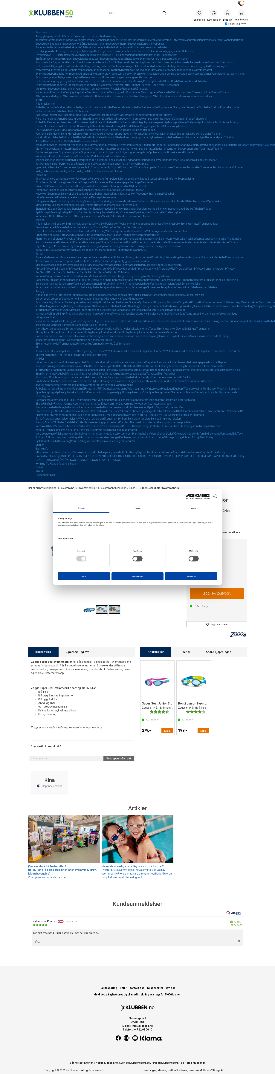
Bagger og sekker (65, 81)
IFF (189, 456)
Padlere (124, 81)
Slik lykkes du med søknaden (107, 414)
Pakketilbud (227, 144)
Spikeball (161, 178)
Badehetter (60, 84)
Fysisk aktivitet (111, 422)
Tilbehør (154, 51)
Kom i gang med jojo (110, 392)
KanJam (178, 362)
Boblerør (85, 279)
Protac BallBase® (81, 268)
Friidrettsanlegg (130, 306)
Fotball (39, 122)
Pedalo (110, 257)
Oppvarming (126, 403)
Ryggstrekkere (173, 264)
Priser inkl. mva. (237, 23)
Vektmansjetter (114, 231)
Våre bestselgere (46, 433)
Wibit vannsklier (203, 96)
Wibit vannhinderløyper (231, 39)
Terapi (39, 253)
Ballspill (70, 369)
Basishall (106, 309)
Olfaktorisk (119, 283)
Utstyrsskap (112, 152)
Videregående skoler (161, 433)
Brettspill (65, 212)
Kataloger (167, 388)
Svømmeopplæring (47, 77)
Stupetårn (137, 39)
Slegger (144, 126)
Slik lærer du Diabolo (183, 392)
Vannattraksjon (250, 302)
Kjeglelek (203, 362)
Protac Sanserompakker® (211, 268)
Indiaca (110, 137)
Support (188, 294)
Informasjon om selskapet (64, 437)
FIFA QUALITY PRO (162, 456)
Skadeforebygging (109, 373)
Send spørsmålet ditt (118, 758)
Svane (54, 459)
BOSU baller (58, 422)
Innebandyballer (161, 137)
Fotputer (69, 261)
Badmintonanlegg (90, 309)
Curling (74, 212)
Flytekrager (87, 51)
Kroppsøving (43, 144)
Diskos (81, 126)
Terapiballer (43, 287)
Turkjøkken (124, 129)
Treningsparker (144, 246)
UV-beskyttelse (167, 58)
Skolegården (43, 332)
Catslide (69, 422)
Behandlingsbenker (72, 133)
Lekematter (92, 204)
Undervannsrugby (145, 69)
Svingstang (127, 167)
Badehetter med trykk (68, 73)
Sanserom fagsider (47, 283)
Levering (65, 441)
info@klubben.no (142, 1025)
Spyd (152, 126)
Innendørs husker (75, 204)
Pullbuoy (148, 81)
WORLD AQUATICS (83, 459)
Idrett (39, 99)
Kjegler (193, 144)
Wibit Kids (112, 96)
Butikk (103, 302)
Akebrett (53, 216)
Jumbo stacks (164, 362)
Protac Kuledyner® (148, 268)
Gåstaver (57, 276)
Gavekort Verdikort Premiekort (129, 73)
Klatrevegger (92, 242)
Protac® (92, 261)
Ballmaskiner (101, 306)
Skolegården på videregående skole (143, 332)
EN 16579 (91, 456)
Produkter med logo (56, 69)
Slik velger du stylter (207, 392)
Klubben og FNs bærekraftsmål (76, 452)
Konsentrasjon (44, 261)
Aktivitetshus (57, 309)
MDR (206, 456)
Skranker (54, 167)
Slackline (124, 186)
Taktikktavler (222, 122)
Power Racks (62, 246)
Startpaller (111, 39)
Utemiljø (40, 328)
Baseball (82, 193)
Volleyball (41, 171)
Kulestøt (110, 126)
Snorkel (167, 381)
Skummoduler (68, 167)
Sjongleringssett (167, 208)
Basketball (42, 114)
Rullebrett (120, 257)
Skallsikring (176, 294)
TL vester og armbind (94, 354)
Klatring (169, 118)
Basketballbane (120, 309)
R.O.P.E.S (127, 426)
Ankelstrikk (86, 377)
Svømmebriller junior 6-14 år (100, 62)
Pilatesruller (207, 242)
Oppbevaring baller (70, 152)
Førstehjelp (42, 133)
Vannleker (182, 58)
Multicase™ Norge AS (212, 1070)
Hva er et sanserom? (93, 418)
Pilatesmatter (176, 242)
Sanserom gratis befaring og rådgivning (214, 279)
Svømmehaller (140, 433)
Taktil (147, 283)
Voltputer (237, 167)
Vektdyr (145, 261)
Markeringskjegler (147, 159)
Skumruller (48, 249)
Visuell (177, 283)
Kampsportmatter (144, 148)
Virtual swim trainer (233, 73)
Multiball (213, 362)
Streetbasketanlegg (241, 306)
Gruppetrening (44, 234)
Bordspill (45, 212)
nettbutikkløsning (178, 1070)
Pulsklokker (112, 223)
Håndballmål (83, 137)
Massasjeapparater (58, 264)
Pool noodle (57, 92)
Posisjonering (124, 287)
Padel (94, 156)
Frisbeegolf (122, 118)
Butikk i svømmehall (79, 399)
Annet (173, 54)
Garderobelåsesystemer (63, 298)
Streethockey (184, 133)
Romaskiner (203, 238)
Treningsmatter (190, 223)
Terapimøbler (108, 287)
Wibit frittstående (96, 96)
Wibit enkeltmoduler (74, 96)
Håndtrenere (69, 276)
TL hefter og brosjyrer (83, 351)
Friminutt (59, 403)
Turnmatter (206, 148)
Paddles (138, 381)
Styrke (82, 234)
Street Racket (146, 366)
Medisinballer (87, 223)
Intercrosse (136, 118)
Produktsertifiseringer (48, 456)
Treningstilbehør (45, 159)
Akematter (65, 216)
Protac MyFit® (167, 268)
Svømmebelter (122, 51)
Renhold (100, 39)
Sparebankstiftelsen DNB (197, 411)
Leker (132, 193)
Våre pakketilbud (183, 433)
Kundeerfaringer (109, 437)
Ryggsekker (84, 129)
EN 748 (101, 456)
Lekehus (158, 201)
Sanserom (42, 279)
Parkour (178, 152)
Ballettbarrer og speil (64, 163)
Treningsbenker (120, 246)
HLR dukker (117, 54)
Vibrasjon (168, 283)
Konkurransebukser (152, 43)
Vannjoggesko (117, 92)
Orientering (180, 118)
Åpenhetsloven (182, 452)
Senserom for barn (111, 336)
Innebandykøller (180, 137)
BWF (64, 456)
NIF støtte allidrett (130, 411)
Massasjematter (97, 264)
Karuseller (135, 201)
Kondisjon (72, 234)
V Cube (207, 208)
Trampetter (151, 167)
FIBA (119, 456)
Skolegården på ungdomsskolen (103, 332)
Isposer (148, 122)
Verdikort (91, 441)
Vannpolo (188, 69)
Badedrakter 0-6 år (74, 47)
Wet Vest (179, 407)
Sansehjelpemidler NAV (67, 418)
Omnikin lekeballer (89, 141)
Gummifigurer (92, 201)
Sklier (189, 201)
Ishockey (157, 133)
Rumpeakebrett (133, 216)
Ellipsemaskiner (149, 238)
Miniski (106, 216)
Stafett (159, 126)
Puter (215, 257)
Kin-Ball (141, 107)
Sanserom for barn (116, 418)
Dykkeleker (104, 88)
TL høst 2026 (103, 351)
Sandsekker (85, 231)
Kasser (55, 152)
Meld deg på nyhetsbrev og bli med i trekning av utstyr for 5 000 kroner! (137, 994)
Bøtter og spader (82, 216)
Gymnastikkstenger (131, 144)
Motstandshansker (98, 92)
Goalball (167, 369)
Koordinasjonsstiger (114, 159)
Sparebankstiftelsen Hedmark (186, 414)
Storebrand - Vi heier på (226, 411)
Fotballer (74, 107)
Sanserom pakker (171, 279)
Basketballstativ (109, 114)
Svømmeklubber (45, 73)
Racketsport (241, 144)
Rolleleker (174, 321)
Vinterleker (42, 216)
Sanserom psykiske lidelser (174, 336)
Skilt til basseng (100, 69)
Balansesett (71, 186)
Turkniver (136, 129)
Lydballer (55, 287)
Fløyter (79, 159)
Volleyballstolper (86, 171)
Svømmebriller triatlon (221, 62)
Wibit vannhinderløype (104, 399)
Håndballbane (72, 313)
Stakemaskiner (187, 238)
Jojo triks (82, 392)
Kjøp (217, 593)
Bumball (81, 362)
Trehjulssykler (173, 212)
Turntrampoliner (222, 167)
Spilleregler (165, 403)
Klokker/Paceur (129, 302)
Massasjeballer (79, 264)
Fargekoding (97, 178)
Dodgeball (63, 107)
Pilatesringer (192, 242)
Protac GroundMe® (103, 268)
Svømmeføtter (121, 84)
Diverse (215, 92)
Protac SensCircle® (59, 272)
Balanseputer (84, 257)
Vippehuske (214, 201)
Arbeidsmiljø (218, 452)
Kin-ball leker (190, 362)
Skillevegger (110, 298)
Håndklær (101, 81)
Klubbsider (188, 51)
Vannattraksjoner (195, 39)
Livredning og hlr (199, 66)
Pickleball (188, 152)
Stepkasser (157, 223)
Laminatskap (95, 298)
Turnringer (206, 167)
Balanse (65, 193)
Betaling (81, 441)
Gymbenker (113, 144)
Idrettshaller (43, 309)
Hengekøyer (53, 129)
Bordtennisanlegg (140, 309)
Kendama (93, 392)
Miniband (72, 426)
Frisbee (61, 197)
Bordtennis (165, 114)
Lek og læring (43, 362)
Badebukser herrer (117, 43)
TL (37, 347)
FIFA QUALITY (143, 456)
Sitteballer (103, 261)
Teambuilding (186, 178)
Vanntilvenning (124, 384)
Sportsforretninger (120, 433)
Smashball (193, 107)
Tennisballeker (193, 366)
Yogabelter (90, 249)
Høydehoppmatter (123, 148)
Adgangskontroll (53, 36)
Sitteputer (116, 261)
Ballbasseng (58, 204)
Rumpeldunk (112, 178)
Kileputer (101, 163)
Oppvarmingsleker (51, 366)
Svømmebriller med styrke (192, 62)
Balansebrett (52, 257)
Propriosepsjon (135, 283)
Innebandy (146, 137)
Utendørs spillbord (105, 328)
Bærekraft (42, 448)
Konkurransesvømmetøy (80, 381)
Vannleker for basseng (169, 69)
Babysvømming (67, 77)
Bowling (55, 212)
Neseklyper (106, 84)
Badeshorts (134, 43)
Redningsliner (132, 54)
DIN (69, 456)
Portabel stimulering (135, 279)
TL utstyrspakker (60, 351)
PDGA (212, 456)
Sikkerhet (180, 201)
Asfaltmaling (57, 182)
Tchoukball (200, 118)
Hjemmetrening (45, 238)
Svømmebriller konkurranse (160, 62)
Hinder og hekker (93, 159)
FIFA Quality (104, 388)
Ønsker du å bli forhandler (116, 343)
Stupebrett (124, 39)
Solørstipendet (83, 411)
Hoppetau (160, 144)
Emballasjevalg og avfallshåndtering (115, 452)
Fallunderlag (77, 201)
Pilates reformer (144, 242)
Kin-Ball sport (52, 141)
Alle (58, 433)
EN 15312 (80, 456)
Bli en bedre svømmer (164, 377)
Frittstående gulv (80, 148)
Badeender (54, 88)
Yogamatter (62, 249)
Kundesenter (155, 987)
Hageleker (42, 193)
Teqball (153, 328)
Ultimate (207, 366)
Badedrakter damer (118, 47)
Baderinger (74, 51)
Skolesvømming (111, 77)
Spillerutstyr (194, 122)
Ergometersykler (168, 238)
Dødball (113, 362)
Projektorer (154, 279)
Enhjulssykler (85, 186)
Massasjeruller (135, 264)
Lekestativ (169, 201)
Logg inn (227, 13)
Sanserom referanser (71, 283)
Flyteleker (116, 88)
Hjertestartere (64, 54)
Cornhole (91, 362)
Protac (142, 407)
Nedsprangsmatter (166, 148)
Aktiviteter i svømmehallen (64, 377)
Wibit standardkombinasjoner (135, 96)
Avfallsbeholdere (55, 328)
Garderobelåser (161, 294)
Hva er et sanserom (59, 336)
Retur (73, 441)
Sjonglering (42, 208)
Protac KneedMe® (126, 268)
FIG (174, 456)
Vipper (243, 321)
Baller (39, 107)
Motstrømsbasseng (55, 39)
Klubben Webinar (183, 388)
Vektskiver (140, 231)
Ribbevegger (256, 144)
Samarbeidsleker (130, 178)
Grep (132, 246)
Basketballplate (128, 114)
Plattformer (146, 77)
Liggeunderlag (68, 129)
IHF (193, 456)
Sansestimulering (94, 283)
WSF (119, 459)
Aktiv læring (42, 182)
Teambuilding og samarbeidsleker (56, 178)
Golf (86, 212)
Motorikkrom (43, 204)
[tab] (43, 652)
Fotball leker (65, 388)
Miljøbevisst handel (47, 452)
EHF (73, 456)
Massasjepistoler (117, 264)
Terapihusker (168, 287)
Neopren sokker (112, 407)
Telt (106, 129)
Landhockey (169, 133)
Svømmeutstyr (44, 84)
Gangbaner (194, 257)
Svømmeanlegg (45, 302)
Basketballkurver (72, 114)
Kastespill (97, 197)
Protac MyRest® (186, 268)
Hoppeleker (84, 197)
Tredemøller (234, 238)
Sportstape (208, 122)
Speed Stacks (148, 178)
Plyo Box (100, 223)
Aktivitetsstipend (64, 411)
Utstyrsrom (211, 313)
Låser (63, 231)
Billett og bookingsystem (99, 294)
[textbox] (66, 758)
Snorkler (158, 81)
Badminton (56, 156)
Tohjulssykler (157, 212)
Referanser (89, 39)
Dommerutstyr (84, 122)
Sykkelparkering (139, 328)
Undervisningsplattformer (196, 73)
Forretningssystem (153, 1070)
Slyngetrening (142, 223)
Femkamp (226, 433)
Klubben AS (42, 437)
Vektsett (122, 227)
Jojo (68, 208)
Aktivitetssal (72, 309)
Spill (38, 212)
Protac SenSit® (80, 272)
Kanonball (118, 107)
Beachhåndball (54, 137)
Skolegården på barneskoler (67, 332)
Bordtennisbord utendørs (80, 328)
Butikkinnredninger (122, 66)
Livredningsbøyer (83, 54)
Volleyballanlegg (263, 306)
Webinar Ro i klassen (205, 388)
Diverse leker (49, 197)
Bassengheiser (73, 302)
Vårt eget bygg (173, 437)
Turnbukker (180, 167)
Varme (132, 133)
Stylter (133, 186)
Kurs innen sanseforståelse (96, 339)
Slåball (86, 366)
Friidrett (40, 126)
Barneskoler (67, 433)
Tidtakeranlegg (152, 39)
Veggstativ (143, 114)
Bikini (133, 47)
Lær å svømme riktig (121, 381)
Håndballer (106, 107)
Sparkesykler (142, 212)
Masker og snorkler (88, 84)
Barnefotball (50, 388)
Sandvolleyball (104, 171)
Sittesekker (154, 287)
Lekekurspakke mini (123, 351)
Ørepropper (172, 84)
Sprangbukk (84, 167)
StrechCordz (170, 81)
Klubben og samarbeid (132, 437)
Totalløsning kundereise (71, 294)
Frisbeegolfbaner (149, 306)
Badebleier (56, 43)
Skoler (121, 399)
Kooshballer (81, 287)
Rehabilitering (44, 276)
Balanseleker (56, 186)
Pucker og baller (201, 133)
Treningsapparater (100, 246)
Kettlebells (51, 227)
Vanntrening (43, 92)
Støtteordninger (45, 411)
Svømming (42, 32)
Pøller (222, 257)
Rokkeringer (110, 197)
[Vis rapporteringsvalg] (238, 942)
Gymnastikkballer (89, 107)
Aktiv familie (200, 433)
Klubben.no (49, 487)
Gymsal (68, 403)
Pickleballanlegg (121, 313)
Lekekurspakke (143, 351)
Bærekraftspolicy (201, 452)
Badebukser (43, 43)
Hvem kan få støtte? (136, 414)
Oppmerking (185, 306)
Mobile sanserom (200, 336)
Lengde (119, 126)
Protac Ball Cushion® (58, 268)
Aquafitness (100, 377)
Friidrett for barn (67, 126)
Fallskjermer (83, 178)
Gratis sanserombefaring (85, 336)
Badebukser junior (95, 43)
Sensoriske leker (191, 283)
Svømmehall (43, 66)
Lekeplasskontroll (257, 321)
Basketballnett (91, 114)
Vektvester (167, 231)
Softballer (205, 107)
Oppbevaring (74, 39)
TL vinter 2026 (160, 351)
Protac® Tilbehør (120, 272)
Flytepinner (128, 88)
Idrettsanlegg (136, 122)
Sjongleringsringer (147, 208)
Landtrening (136, 81)
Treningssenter (68, 343)
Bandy (148, 133)
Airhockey (57, 362)
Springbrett (114, 167)
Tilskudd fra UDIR (158, 414)
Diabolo (53, 208)
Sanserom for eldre (139, 418)
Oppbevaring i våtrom (161, 152)
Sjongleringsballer (82, 208)
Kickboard (45, 381)
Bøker (68, 182)
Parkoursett (52, 242)
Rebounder (185, 159)
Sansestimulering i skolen (166, 418)
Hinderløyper (107, 201)
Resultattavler (139, 313)
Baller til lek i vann (71, 88)
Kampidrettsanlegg (91, 313)
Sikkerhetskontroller (47, 343)
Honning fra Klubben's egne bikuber (56, 463)
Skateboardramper (218, 306)
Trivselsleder (43, 351)
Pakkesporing (108, 987)
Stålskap (83, 298)
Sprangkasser (99, 167)
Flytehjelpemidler (46, 51)
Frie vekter (42, 231)
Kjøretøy (116, 212)
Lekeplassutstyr (45, 201)
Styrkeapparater (79, 246)
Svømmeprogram (93, 384)
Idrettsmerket (93, 403)
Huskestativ (122, 201)
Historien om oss (90, 437)
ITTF (201, 456)
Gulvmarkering (97, 144)
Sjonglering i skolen (160, 392)
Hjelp (38, 441)
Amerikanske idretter (69, 118)
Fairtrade (111, 456)
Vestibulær (156, 283)
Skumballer (114, 189)
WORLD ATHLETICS (105, 459)
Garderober (97, 36)
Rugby (190, 118)
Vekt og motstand (181, 92)
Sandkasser (82, 324)
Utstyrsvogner (127, 152)
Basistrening (62, 223)
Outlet (39, 467)
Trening (40, 219)
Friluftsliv (41, 129)
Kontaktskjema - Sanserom (64, 339)
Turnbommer (165, 167)
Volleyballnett (68, 171)
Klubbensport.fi (170, 1062)
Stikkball (216, 107)
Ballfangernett (52, 122)
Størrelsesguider (45, 407)
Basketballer (49, 107)
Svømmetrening (45, 81)
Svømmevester (140, 51)
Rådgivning (159, 302)
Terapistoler (183, 287)
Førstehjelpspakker (94, 133)
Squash (113, 156)
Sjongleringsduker (103, 208)
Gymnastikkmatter (101, 148)
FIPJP (179, 456)
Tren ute (179, 426)
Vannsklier (211, 39)
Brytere (94, 279)
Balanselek (42, 186)
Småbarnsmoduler (110, 204)
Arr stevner (51, 126)
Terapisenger (139, 287)
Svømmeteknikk (188, 81)
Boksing (100, 369)
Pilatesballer (161, 242)
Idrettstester (189, 369)
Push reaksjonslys (111, 426)
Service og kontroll (158, 313)
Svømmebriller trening (130, 62)
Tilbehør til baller (66, 111)
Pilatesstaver (221, 242)
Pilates (63, 234)
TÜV (60, 459)
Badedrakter (43, 47)
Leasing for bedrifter (123, 441)
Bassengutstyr (82, 36)
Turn (38, 163)
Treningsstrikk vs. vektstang (61, 429)
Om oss (170, 987)
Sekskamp (214, 433)
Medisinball (60, 426)
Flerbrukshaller (159, 309)
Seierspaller (200, 306)
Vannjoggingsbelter (170, 51)
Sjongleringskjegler (125, 208)
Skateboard (128, 212)
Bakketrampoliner (64, 324)
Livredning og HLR (46, 54)
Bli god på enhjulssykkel (63, 392)
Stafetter (172, 178)
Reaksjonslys (126, 223)
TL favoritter (232, 351)
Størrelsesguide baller (133, 373)
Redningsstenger (150, 54)
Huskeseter (138, 321)
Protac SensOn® (100, 272)
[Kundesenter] (213, 13)
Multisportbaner (177, 122)
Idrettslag (130, 399)
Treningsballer (172, 223)
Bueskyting (96, 118)
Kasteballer (130, 107)
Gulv (143, 249)
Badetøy (146, 377)
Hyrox (50, 426)
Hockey (140, 133)
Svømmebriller (44, 62)
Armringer (62, 51)
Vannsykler (164, 92)
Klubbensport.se (139, 1062)
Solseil (93, 324)
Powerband (94, 426)
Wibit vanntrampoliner (181, 96)
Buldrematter (62, 148)
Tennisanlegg (177, 313)
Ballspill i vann (89, 88)
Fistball (112, 118)
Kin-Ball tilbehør (69, 141)
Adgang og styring (46, 294)
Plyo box (89, 227)
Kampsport (149, 118)
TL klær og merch (46, 354)
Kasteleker (115, 182)
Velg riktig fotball (137, 388)
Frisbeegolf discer (46, 474)
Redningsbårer (102, 54)
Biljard (86, 118)
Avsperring (57, 306)
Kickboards (113, 81)
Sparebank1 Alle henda (77, 414)
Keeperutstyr (160, 122)
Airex (48, 422)
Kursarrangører (130, 77)
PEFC (219, 456)
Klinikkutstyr (158, 257)
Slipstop (158, 381)
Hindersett (149, 144)
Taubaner (234, 321)
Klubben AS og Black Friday (197, 437)
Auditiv (109, 283)
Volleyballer (83, 111)
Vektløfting (110, 227)
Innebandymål (198, 137)
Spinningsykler (218, 238)
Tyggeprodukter (131, 261)
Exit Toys (237, 433)
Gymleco (125, 422)
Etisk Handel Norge (162, 452)
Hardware (198, 294)
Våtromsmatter (203, 69)
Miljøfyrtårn (144, 452)
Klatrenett (147, 201)
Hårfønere (124, 298)
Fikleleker (58, 261)
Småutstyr (116, 69)
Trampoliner (156, 193)
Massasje (41, 264)
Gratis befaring (56, 279)
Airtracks (49, 148)
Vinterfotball (154, 388)
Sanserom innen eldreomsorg (140, 336)
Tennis (122, 156)
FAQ (57, 441)
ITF (196, 456)
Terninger (135, 182)
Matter (201, 144)
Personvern (104, 441)
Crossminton (83, 156)
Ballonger (53, 189)
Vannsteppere (149, 92)
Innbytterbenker (169, 306)
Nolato (125, 407)
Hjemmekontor (139, 422)
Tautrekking (162, 366)
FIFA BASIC (128, 456)
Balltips (78, 369)
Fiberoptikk (116, 279)
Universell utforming (173, 39)
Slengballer (180, 107)
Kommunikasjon (234, 257)
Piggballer (94, 287)
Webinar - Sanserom (229, 388)
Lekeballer (152, 107)
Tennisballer (49, 111)
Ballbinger (70, 306)
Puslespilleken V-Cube (135, 392)
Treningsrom (203, 328)
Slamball (99, 227)
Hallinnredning (55, 313)
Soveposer (97, 129)
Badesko (165, 47)
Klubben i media (155, 437)
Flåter (138, 88)
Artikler (40, 358)
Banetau (68, 36)
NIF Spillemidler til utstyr (106, 411)
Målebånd (134, 126)
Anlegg (40, 36)
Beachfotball (68, 122)
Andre (146, 216)
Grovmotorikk (143, 257)
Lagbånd (131, 159)
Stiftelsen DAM (173, 411)
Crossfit (40, 227)
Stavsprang (171, 126)
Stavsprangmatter (188, 148)
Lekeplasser (43, 317)
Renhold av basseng (79, 69)
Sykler (92, 212)
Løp (126, 126)
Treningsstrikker (201, 92)
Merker (40, 444)
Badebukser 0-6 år (73, 43)
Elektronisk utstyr (144, 66)
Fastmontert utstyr (165, 66)
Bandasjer (55, 133)
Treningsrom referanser (167, 246)
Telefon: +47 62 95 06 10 (137, 1029)
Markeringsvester (168, 159)
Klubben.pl (198, 1062)
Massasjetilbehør (154, 264)
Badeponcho (121, 58)
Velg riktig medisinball (110, 429)
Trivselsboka (217, 351)
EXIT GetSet (81, 422)
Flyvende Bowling (128, 362)
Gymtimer (79, 403)
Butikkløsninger (143, 294)
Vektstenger (134, 227)
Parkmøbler (123, 328)
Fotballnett (122, 122)
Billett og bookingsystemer (95, 66)
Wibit (145, 88)
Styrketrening (119, 388)
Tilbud (39, 471)
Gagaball (151, 362)
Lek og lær (42, 174)
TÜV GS (67, 459)
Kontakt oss (48, 441)
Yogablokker (76, 249)
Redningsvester (103, 51)
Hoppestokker (101, 186)
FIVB (185, 456)
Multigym (48, 246)
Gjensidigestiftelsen (152, 411)
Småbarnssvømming (48, 58)
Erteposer (75, 144)
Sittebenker (137, 298)
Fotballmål (109, 122)
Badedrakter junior (96, 47)
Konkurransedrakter (148, 47)
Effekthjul (104, 279)
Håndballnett (98, 137)
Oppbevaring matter (93, 152)
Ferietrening (95, 422)
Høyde (88, 126)
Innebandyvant (215, 137)
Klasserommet (110, 403)
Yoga (56, 234)
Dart (105, 118)
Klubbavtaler (58, 381)
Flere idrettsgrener (46, 118)
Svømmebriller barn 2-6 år (68, 62)
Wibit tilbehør (160, 96)
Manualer (62, 227)
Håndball (41, 137)
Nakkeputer (80, 261)
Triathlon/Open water (153, 84)
